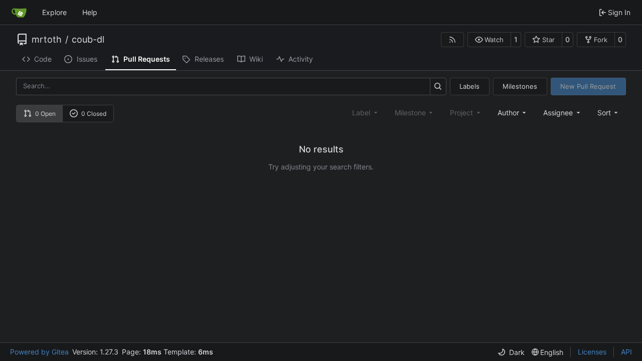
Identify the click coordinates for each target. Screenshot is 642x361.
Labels (469, 86)
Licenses (592, 351)
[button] (489, 39)
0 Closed (93, 113)
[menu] (608, 112)
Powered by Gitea (39, 351)
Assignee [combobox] (558, 112)
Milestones (520, 86)
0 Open (45, 113)
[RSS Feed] (452, 39)
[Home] (19, 13)
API (626, 351)
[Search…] (438, 86)
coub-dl (88, 40)
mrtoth (47, 40)
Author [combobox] (508, 112)
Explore (54, 12)
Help (89, 12)
